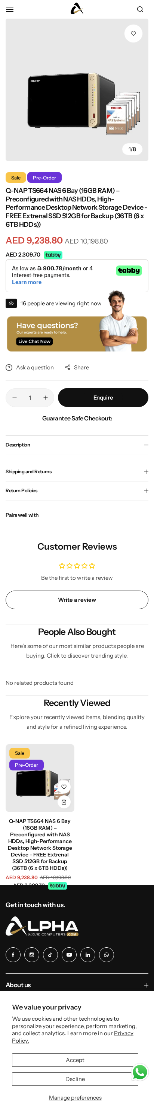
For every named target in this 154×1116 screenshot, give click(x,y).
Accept (75, 1059)
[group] (77, 90)
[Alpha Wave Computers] (77, 9)
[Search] (140, 9)
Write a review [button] (77, 599)
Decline (75, 1078)
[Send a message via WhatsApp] (140, 1072)
